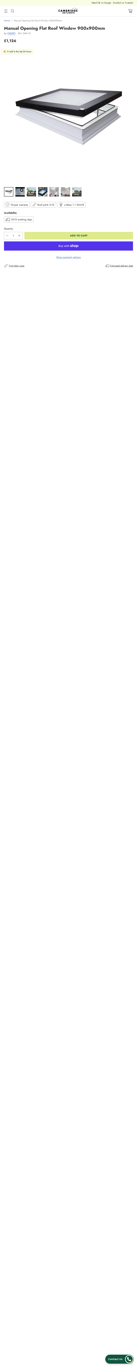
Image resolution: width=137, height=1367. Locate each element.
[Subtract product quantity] (7, 235)
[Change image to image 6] (65, 192)
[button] (119, 1359)
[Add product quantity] (19, 235)
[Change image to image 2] (20, 192)
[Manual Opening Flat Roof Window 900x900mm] (68, 116)
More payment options (68, 257)
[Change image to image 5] (54, 192)
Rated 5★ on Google (101, 2)
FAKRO (11, 33)
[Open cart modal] (130, 11)
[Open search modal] (12, 11)
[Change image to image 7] (77, 192)
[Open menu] (5, 11)
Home (7, 20)
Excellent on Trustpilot (123, 2)
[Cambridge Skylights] (68, 11)
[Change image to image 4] (42, 192)
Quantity (8, 229)
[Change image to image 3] (31, 192)
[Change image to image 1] (8, 192)
